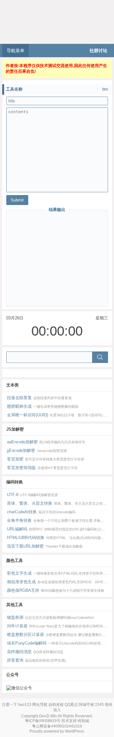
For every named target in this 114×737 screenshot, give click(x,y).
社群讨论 (98, 50)
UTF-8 (32, 494)
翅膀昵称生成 (43, 406)
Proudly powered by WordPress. (57, 731)
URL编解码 (59, 529)
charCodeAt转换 (41, 511)
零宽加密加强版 (42, 467)
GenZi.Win (48, 716)
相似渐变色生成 (59, 581)
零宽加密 (46, 459)
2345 (99, 704)
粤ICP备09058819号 (42, 721)
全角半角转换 (59, 520)
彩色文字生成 (59, 573)
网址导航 (40, 704)
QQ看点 (71, 704)
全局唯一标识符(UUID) (59, 415)
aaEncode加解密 (46, 442)
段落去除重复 (39, 397)
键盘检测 (50, 617)
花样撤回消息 (35, 651)
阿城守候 (86, 704)
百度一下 (9, 704)
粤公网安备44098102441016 (57, 726)
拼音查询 (37, 660)
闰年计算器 (59, 626)
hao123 (24, 704)
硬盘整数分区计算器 (59, 634)
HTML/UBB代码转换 (59, 537)
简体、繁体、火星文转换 (59, 503)
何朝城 (83, 721)
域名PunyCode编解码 (59, 643)
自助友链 (56, 704)
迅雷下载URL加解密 (45, 546)
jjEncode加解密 (37, 450)
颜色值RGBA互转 (55, 590)
